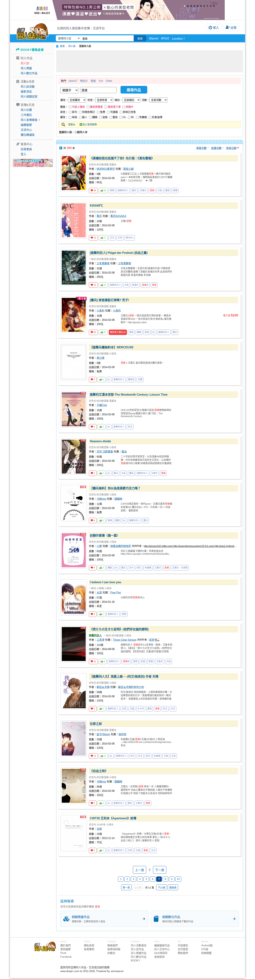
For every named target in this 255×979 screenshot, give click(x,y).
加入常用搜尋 (89, 124)
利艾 (130, 426)
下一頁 (159, 870)
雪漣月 (135, 285)
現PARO (130, 237)
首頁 (62, 46)
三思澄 (100, 639)
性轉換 (143, 117)
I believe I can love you (105, 582)
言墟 (99, 828)
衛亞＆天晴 (103, 686)
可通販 (114, 111)
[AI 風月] (33, 164)
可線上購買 (78, 106)
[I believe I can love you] (74, 597)
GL (124, 117)
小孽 (99, 546)
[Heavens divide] (74, 456)
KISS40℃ (96, 205)
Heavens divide (100, 441)
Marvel (153, 38)
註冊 (233, 27)
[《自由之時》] (74, 786)
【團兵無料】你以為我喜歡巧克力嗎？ (115, 488)
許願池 (111, 952)
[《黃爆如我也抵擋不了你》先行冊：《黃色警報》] (74, 173)
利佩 (143, 661)
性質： (91, 99)
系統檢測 (159, 956)
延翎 (151, 639)
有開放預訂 (88, 111)
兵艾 (173, 708)
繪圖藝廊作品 (162, 945)
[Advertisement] (149, 61)
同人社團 (26, 109)
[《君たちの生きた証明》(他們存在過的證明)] (74, 644)
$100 (118, 332)
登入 (216, 27)
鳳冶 (124, 451)
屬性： (64, 99)
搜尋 (140, 38)
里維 (70, 124)
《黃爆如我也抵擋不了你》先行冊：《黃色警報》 (122, 158)
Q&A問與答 (161, 952)
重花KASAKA (118, 216)
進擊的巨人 (123, 190)
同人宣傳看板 (29, 119)
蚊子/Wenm (103, 734)
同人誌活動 (28, 86)
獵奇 (115, 117)
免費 (102, 111)
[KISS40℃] (74, 220)
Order (109, 80)
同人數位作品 (29, 73)
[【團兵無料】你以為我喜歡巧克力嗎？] (74, 503)
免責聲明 (89, 949)
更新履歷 (65, 949)
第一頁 (126, 887)
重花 (99, 216)
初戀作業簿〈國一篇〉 (105, 535)
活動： (145, 99)
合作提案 (183, 949)
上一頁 (139, 870)
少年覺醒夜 (103, 263)
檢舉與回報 (113, 949)
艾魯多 (159, 661)
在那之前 (96, 723)
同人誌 (25, 63)
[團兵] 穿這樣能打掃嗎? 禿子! (109, 300)
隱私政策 (89, 945)
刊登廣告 (183, 945)
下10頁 (161, 887)
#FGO (165, 38)
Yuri (101, 80)
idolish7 (73, 80)
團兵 (134, 190)
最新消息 (26, 91)
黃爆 (175, 190)
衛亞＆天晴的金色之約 (131, 686)
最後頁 (173, 887)
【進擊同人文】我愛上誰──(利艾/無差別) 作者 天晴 (124, 676)
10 (178, 879)
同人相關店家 (29, 96)
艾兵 (112, 237)
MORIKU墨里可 (106, 168)
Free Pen (115, 592)
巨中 (131, 567)
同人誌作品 (137, 949)
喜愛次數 (201, 148)
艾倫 (166, 756)
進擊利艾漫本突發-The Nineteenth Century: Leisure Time (129, 394)
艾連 (132, 708)
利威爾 (148, 567)
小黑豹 (100, 310)
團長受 (131, 379)
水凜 (99, 592)
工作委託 (26, 114)
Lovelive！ (179, 38)
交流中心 (26, 129)
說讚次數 (216, 148)
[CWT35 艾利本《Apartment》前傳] (74, 833)
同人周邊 (26, 68)
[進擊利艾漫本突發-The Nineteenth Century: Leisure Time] (74, 409)
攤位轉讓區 (28, 134)
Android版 (207, 945)
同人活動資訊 (138, 945)
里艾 (148, 756)
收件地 (122, 734)
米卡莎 (140, 708)
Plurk (63, 952)
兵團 (140, 379)
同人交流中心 (162, 949)
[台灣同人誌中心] (33, 30)
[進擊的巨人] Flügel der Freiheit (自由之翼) (119, 252)
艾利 (120, 237)
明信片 (84, 80)
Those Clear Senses (124, 639)
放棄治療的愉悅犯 (120, 546)
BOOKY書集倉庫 (32, 49)
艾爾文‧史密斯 (180, 567)
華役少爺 (128, 168)
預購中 (129, 106)
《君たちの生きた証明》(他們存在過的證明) (119, 629)
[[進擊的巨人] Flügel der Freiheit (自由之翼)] (74, 267)
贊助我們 (183, 952)
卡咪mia (101, 498)
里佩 (124, 614)
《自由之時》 (99, 771)
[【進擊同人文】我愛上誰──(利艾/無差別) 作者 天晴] (74, 691)
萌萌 (74, 117)
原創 (93, 80)
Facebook (66, 956)
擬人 (84, 117)
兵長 (160, 190)
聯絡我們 (112, 945)
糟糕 (94, 117)
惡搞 (105, 117)
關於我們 (65, 945)
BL (132, 117)
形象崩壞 (157, 117)
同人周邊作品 (138, 952)
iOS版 (204, 949)
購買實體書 (96, 106)
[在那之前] (74, 738)
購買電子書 (114, 106)
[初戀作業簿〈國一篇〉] (74, 550)
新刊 (74, 111)
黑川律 (100, 357)
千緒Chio (102, 405)
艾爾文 (143, 190)
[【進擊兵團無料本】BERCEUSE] (74, 362)
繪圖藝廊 (26, 124)
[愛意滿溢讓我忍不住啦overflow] (127, 10)
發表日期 (231, 148)
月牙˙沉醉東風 (105, 451)
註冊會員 (26, 149)
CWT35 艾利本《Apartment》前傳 (113, 818)
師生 (139, 567)
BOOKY (135, 960)
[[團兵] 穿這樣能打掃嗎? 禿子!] (74, 315)
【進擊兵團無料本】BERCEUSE (111, 347)
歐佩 (151, 661)
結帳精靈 (206, 952)
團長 (167, 190)
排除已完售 (129, 111)
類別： (118, 99)
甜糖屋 (118, 498)
